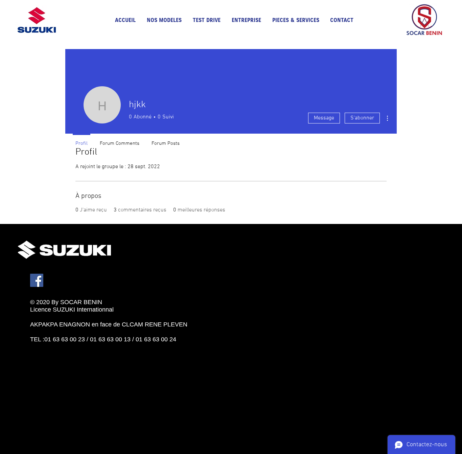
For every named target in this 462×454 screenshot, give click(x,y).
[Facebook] (36, 280)
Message (324, 118)
